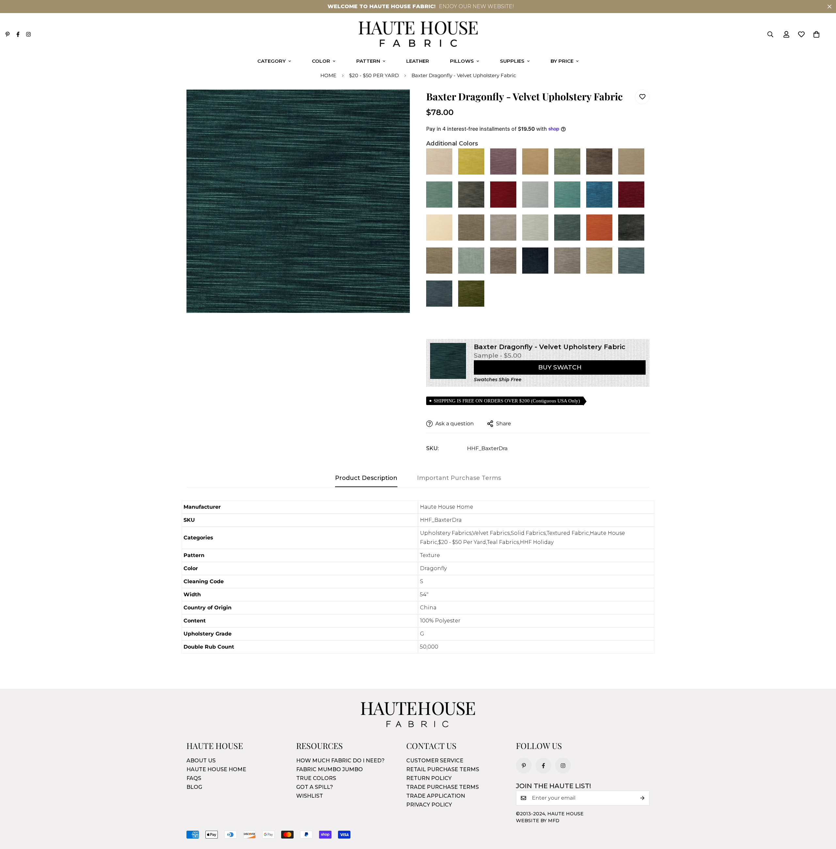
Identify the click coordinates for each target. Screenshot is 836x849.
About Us (201, 760)
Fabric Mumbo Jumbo (329, 769)
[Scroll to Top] (823, 813)
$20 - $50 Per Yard (374, 75)
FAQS (193, 778)
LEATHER (417, 61)
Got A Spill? (314, 787)
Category (271, 61)
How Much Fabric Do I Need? (340, 760)
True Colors (316, 778)
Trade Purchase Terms (442, 787)
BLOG (194, 787)
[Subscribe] (642, 798)
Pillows (462, 61)
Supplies (512, 61)
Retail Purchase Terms (442, 769)
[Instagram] (28, 34)
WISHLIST (309, 796)
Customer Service (434, 760)
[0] (816, 34)
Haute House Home (216, 769)
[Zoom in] (396, 103)
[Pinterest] (7, 34)
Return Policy (429, 778)
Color (321, 61)
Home (328, 75)
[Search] (770, 34)
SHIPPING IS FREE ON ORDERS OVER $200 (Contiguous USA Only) (507, 400)
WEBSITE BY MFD (537, 821)
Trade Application (435, 796)
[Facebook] (18, 34)
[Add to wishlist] (642, 97)
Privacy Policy (429, 805)
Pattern (368, 61)
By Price (562, 61)
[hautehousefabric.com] (418, 34)
